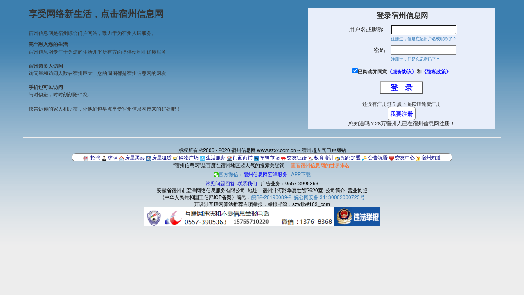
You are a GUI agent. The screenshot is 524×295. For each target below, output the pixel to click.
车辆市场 (270, 157)
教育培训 (324, 157)
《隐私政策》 (436, 71)
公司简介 (335, 189)
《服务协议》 (402, 71)
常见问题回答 (220, 182)
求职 (112, 157)
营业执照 (357, 189)
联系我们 (247, 182)
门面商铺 (243, 157)
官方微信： (253, 173)
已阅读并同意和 (404, 71)
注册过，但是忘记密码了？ (415, 59)
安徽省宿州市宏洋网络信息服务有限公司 (201, 189)
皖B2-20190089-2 (271, 196)
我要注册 (401, 113)
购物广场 (189, 157)
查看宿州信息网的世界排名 (320, 164)
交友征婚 (297, 157)
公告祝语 (378, 157)
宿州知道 (431, 157)
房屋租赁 (162, 157)
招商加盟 (351, 157)
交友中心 (405, 157)
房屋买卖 (135, 157)
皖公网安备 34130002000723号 (329, 196)
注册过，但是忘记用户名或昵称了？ (423, 38)
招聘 (95, 157)
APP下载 (301, 173)
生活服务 (216, 157)
